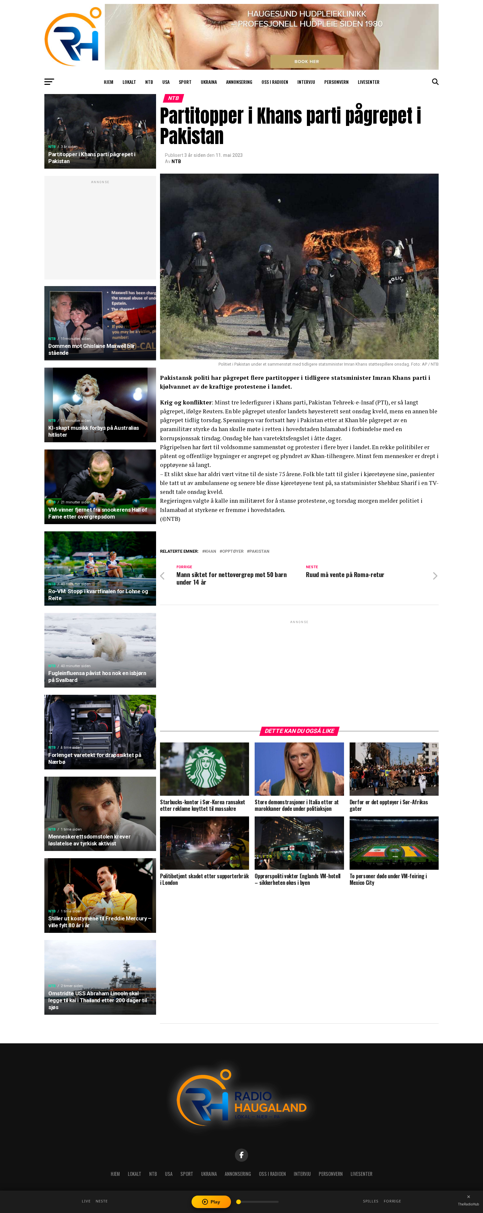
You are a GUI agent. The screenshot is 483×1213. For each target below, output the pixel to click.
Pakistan (259, 551)
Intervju (306, 81)
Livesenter (369, 81)
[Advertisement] (100, 231)
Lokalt (129, 81)
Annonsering (239, 81)
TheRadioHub (468, 1204)
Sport (185, 81)
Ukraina (209, 81)
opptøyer (232, 551)
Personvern (336, 81)
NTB (149, 81)
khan (210, 551)
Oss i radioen (275, 81)
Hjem (108, 81)
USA (166, 81)
